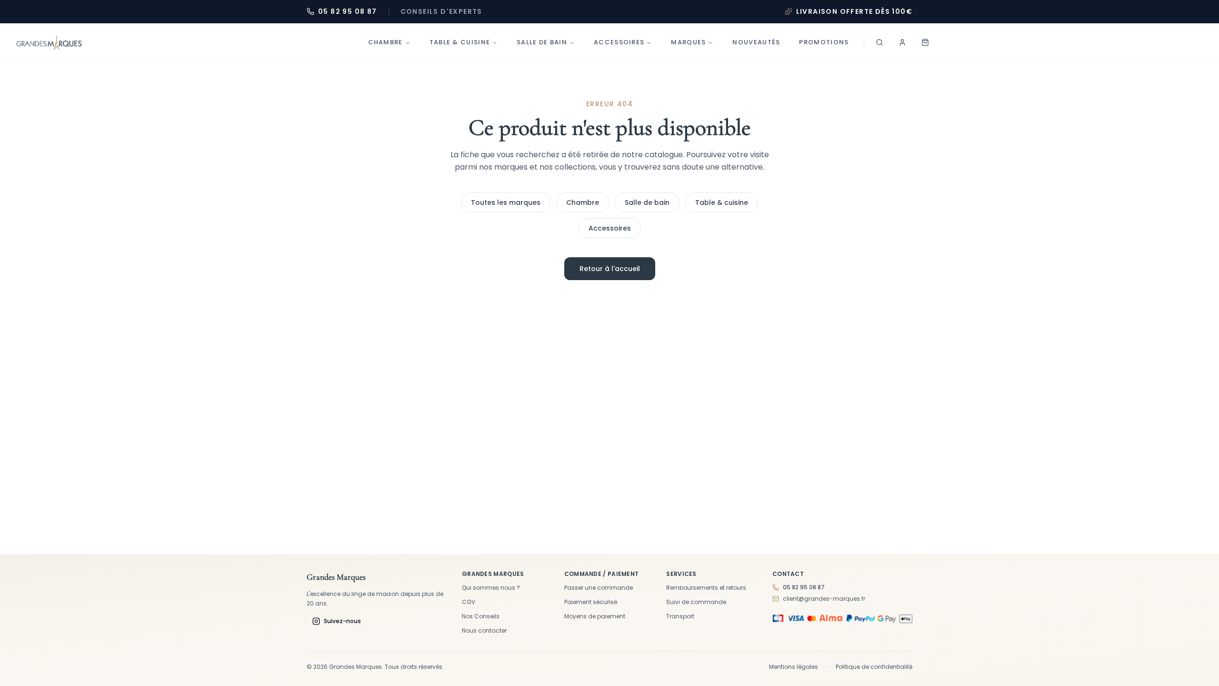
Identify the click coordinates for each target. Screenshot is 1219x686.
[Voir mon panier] (925, 42)
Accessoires (619, 42)
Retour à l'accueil (610, 268)
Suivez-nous (342, 621)
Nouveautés (756, 42)
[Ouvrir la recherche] (879, 42)
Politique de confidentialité (874, 667)
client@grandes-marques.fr (824, 599)
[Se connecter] (902, 42)
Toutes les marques (505, 202)
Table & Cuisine (460, 42)
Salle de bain (542, 42)
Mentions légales (793, 667)
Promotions (824, 42)
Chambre (385, 42)
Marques (688, 42)
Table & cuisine (721, 202)
